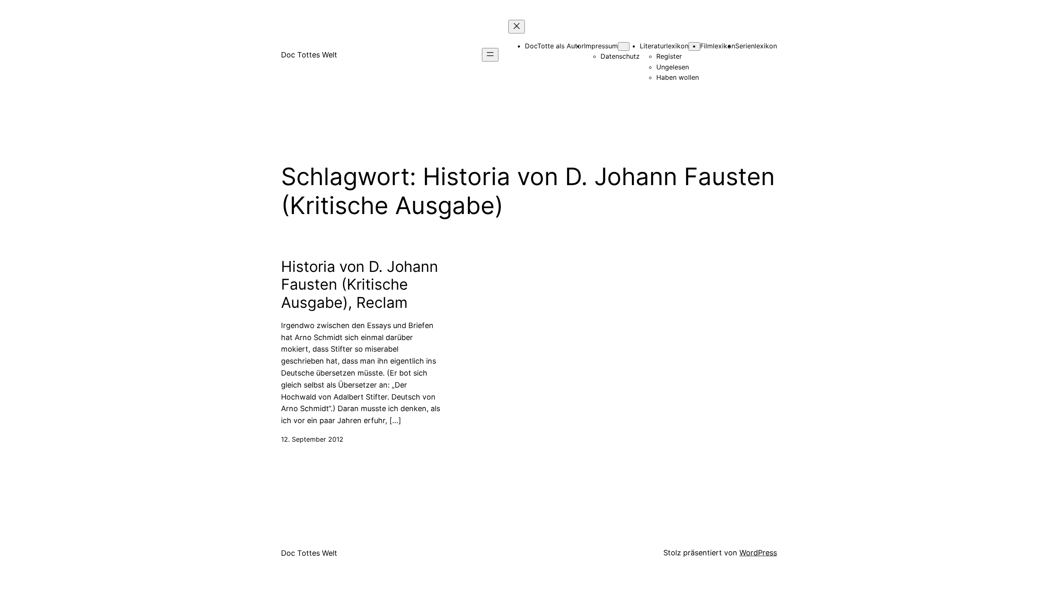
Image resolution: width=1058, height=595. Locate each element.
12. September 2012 (312, 439)
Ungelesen (672, 67)
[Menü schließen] (516, 26)
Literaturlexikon (664, 46)
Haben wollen (677, 77)
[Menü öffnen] (490, 55)
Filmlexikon (717, 46)
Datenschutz (620, 56)
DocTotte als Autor (554, 46)
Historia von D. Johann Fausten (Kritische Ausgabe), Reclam (359, 284)
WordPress (758, 552)
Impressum (601, 46)
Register (669, 56)
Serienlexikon (756, 46)
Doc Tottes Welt (309, 54)
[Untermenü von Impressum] (623, 46)
